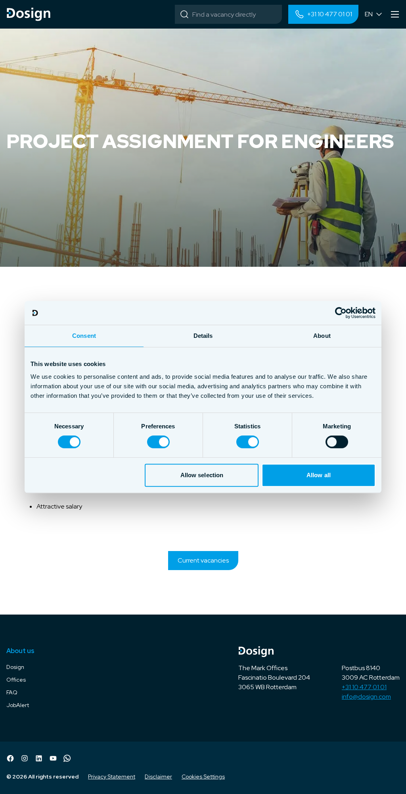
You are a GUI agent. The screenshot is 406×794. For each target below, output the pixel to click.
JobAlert (17, 705)
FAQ (11, 692)
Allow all (318, 475)
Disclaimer (158, 776)
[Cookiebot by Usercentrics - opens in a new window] (340, 313)
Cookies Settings (203, 776)
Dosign (15, 667)
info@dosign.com (366, 696)
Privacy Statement (111, 776)
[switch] (158, 442)
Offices (16, 679)
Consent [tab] (84, 335)
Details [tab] (203, 335)
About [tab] (322, 335)
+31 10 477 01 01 (364, 687)
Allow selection (202, 475)
